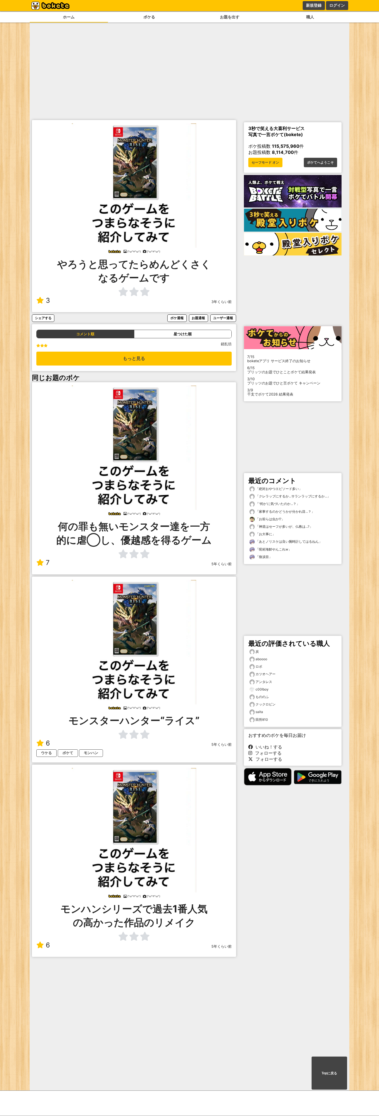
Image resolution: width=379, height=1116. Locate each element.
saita (259, 712)
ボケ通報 (177, 318)
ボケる (149, 16)
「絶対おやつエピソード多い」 (278, 489)
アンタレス (264, 682)
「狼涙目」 (263, 557)
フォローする (267, 753)
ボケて (67, 753)
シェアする (43, 318)
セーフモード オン (265, 162)
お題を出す (229, 16)
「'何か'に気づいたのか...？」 (277, 504)
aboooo (261, 659)
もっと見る (134, 358)
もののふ (262, 697)
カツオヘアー (266, 674)
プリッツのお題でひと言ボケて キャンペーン (283, 381)
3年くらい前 (221, 302)
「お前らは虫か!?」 (270, 519)
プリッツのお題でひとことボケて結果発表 (281, 370)
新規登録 (314, 5)
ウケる (46, 753)
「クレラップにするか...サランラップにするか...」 (292, 496)
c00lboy (262, 689)
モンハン (91, 753)
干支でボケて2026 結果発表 (270, 392)
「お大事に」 (265, 534)
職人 (310, 16)
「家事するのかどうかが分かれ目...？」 (285, 511)
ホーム (69, 16)
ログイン (337, 5)
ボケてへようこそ (320, 162)
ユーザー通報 (223, 318)
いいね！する (267, 747)
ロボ (259, 666)
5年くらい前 (221, 564)
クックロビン (266, 704)
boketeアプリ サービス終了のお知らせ (278, 359)
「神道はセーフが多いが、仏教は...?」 (284, 526)
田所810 (262, 719)
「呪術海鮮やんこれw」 (273, 549)
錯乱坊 (226, 344)
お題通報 (198, 318)
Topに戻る (329, 1073)
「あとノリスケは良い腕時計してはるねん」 (288, 541)
